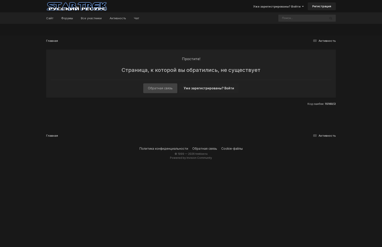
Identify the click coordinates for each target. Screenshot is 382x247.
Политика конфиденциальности (163, 148)
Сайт (49, 18)
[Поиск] (331, 18)
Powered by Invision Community (191, 157)
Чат (136, 18)
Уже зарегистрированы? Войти (277, 6)
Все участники (91, 18)
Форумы (67, 18)
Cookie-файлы (232, 148)
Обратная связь (160, 88)
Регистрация (321, 6)
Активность (118, 18)
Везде (316, 18)
